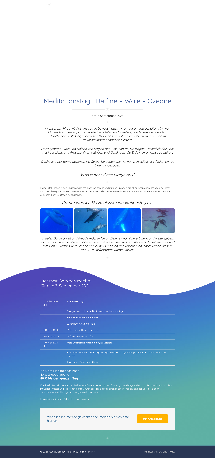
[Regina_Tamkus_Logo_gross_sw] (49, 7)
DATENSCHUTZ (167, 451)
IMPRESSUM (150, 451)
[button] (123, 6)
